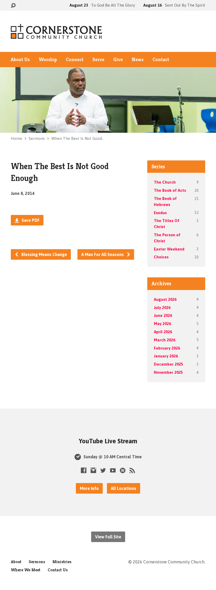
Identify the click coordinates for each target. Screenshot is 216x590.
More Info (89, 488)
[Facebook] (83, 470)
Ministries (61, 561)
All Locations (123, 488)
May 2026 (162, 323)
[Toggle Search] (13, 5)
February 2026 (167, 348)
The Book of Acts (170, 190)
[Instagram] (93, 470)
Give (118, 59)
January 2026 (166, 356)
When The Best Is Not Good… (77, 138)
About (16, 561)
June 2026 (163, 315)
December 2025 (168, 364)
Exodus (160, 212)
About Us (20, 59)
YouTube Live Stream (108, 441)
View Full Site (108, 536)
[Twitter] (103, 470)
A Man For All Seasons (103, 254)
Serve (98, 59)
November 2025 (168, 372)
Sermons (37, 138)
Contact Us (58, 570)
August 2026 (165, 299)
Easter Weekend (169, 249)
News (138, 59)
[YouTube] (113, 470)
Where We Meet (25, 570)
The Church (165, 182)
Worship (48, 59)
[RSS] (132, 470)
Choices (161, 257)
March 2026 (164, 340)
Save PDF (30, 220)
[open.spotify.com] (122, 470)
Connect (75, 59)
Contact (161, 59)
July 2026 (162, 307)
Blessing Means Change (43, 254)
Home (16, 138)
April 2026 (163, 332)
